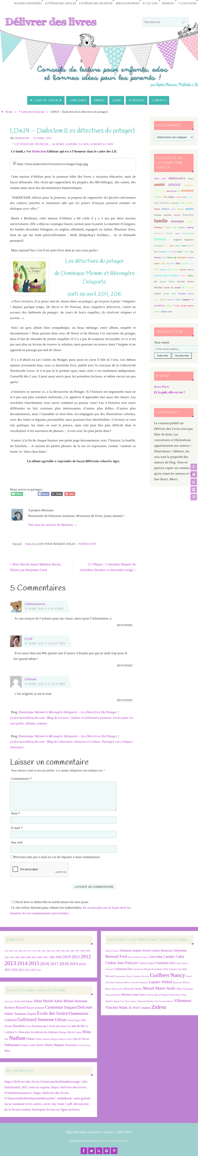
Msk (6, 1039)
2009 (58, 957)
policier (182, 269)
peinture (163, 269)
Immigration (159, 246)
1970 (25, 951)
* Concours (187, 3)
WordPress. (122, 1141)
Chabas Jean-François (121, 963)
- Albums (57, 144)
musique (182, 257)
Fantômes (158, 227)
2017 (54, 964)
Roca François (161, 994)
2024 (27, 970)
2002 (17, 957)
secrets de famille (172, 287)
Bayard (21, 1007)
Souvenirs (182, 293)
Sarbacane (11, 1045)
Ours (192, 263)
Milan (86, 1032)
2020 (82, 964)
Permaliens (87, 543)
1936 (11, 951)
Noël (178, 263)
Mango (63, 1032)
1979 (34, 951)
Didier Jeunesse (15, 1014)
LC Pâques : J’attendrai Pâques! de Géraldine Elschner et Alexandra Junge (108, 567)
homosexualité (188, 233)
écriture (157, 209)
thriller (163, 300)
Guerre (182, 227)
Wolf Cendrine (142, 1007)
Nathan (17, 1038)
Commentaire (21, 778)
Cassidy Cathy (173, 956)
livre (156, 252)
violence (169, 306)
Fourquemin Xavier (123, 976)
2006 (39, 957)
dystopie (175, 203)
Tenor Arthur (131, 1001)
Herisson (22, 138)
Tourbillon (71, 1045)
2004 (28, 957)
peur (169, 269)
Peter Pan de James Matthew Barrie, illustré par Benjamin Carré (35, 567)
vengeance (186, 300)
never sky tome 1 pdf (57, 1104)
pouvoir (191, 269)
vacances (170, 300)
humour (160, 239)
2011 (76, 956)
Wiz (7, 1051)
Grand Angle (73, 1020)
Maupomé (177, 982)
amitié (159, 184)
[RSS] (193, 482)
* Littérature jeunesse (31, 111)
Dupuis (31, 1013)
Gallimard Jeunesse (35, 1019)
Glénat (60, 1019)
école (182, 203)
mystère (191, 257)
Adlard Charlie (112, 951)
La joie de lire (76, 1026)
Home (9, 111)
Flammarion (78, 1013)
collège (171, 197)
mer (192, 252)
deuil (156, 203)
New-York (170, 263)
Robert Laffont (66, 1039)
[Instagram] (193, 489)
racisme (182, 275)
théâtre (156, 300)
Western (157, 312)
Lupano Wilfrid (160, 982)
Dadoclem (39, 151)
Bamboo (9, 1007)
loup (169, 251)
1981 (39, 951)
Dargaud (70, 1007)
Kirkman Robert (122, 982)
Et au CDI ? (151, 3)
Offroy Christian (184, 988)
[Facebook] (193, 467)
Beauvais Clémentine (174, 950)
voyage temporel (187, 306)
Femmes (168, 227)
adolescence (176, 178)
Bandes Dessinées (28, 3)
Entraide (177, 215)
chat (165, 197)
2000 (6, 957)
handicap (190, 227)
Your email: (162, 342)
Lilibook (30, 679)
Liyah (28, 638)
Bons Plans (161, 387)
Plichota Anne (129, 994)
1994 (63, 951)
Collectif (109, 969)
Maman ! (168, 3)
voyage (176, 305)
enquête (189, 208)
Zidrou (158, 1007)
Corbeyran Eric (123, 969)
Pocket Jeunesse (42, 1039)
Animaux (159, 190)
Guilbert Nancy (167, 975)
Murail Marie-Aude (159, 988)
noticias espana (39, 1087)
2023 (21, 969)
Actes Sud (8, 1001)
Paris (156, 269)
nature (157, 263)
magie (179, 251)
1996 (72, 951)
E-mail (17, 828)
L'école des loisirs (57, 1026)
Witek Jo (125, 1007)
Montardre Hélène (132, 988)
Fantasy (190, 221)
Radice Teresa (146, 994)
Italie (172, 246)
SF (183, 287)
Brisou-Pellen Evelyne (138, 957)
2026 (39, 970)
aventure (187, 190)
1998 (82, 951)
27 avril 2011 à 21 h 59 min (45, 683)
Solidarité (190, 287)
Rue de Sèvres (81, 1038)
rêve (155, 281)
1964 (20, 951)
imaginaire (177, 240)
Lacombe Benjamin (139, 982)
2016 (44, 963)
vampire (178, 300)
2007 (46, 957)
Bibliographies (128, 3)
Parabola (106, 1141)
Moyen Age (172, 257)
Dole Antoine (170, 969)
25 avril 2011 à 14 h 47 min (45, 643)
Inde (166, 246)
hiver (177, 233)
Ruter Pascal (175, 995)
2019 (73, 963)
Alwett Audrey (151, 950)
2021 (7, 970)
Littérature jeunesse (96, 3)
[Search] (183, 22)
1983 (43, 951)
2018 (64, 963)
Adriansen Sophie (130, 950)
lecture (184, 246)
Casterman (54, 1007)
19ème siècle (160, 178)
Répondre (125, 625)
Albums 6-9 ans (101, 144)
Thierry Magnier (54, 1045)
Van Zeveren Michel (164, 1001)
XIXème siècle (166, 312)
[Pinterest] (193, 497)
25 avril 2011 (42, 138)
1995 (67, 951)
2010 (66, 956)
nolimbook (64, 1098)
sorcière (166, 293)
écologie (190, 203)
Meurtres (157, 257)
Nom (15, 813)
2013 (10, 963)
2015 (33, 963)
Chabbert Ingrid (146, 963)
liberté (191, 246)
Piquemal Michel (112, 995)
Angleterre (189, 185)
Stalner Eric (119, 1001)
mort (164, 257)
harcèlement (158, 233)
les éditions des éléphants (44, 1032)
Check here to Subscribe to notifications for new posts (51, 902)
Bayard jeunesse (35, 1007)
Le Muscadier (22, 1032)
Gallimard (10, 1020)
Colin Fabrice (182, 963)
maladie (186, 251)
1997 (77, 951)
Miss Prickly (117, 989)
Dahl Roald (138, 969)
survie (191, 293)
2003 (23, 957)
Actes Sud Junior (23, 1001)
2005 (34, 957)
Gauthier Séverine (141, 976)
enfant (173, 209)
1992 (53, 951)
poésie (175, 269)
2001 (12, 957)
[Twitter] (193, 474)
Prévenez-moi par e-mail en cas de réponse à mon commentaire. (57, 857)
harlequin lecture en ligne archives (56, 1109)
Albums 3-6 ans (77, 144)
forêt (175, 227)
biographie (158, 197)
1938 (16, 951)
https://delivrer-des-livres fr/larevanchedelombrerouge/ (42, 1081)
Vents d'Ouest (84, 1045)
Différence (165, 203)
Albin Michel (43, 1001)
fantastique (177, 221)
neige (163, 263)
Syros (39, 1045)
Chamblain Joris (165, 963)
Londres (162, 252)
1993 (57, 951)
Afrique (191, 178)
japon (177, 245)
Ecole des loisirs (52, 1013)
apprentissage (171, 191)
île (170, 240)
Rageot (55, 1038)
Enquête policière (163, 215)
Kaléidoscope (39, 1026)
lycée (174, 252)
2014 (22, 963)
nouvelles (185, 263)
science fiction (167, 281)
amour (174, 184)
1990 (48, 951)
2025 (33, 970)
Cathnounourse (35, 604)
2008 (52, 957)
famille (161, 220)
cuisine (190, 197)
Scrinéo (24, 1045)
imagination (189, 240)
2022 (14, 970)
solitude (157, 293)
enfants (180, 209)
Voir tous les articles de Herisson (52, 525)
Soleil (32, 1045)
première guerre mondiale (166, 275)
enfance (165, 208)
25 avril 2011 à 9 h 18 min (44, 608)
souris (173, 293)
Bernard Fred (116, 956)
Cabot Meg (155, 956)
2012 (86, 956)
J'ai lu (28, 1026)
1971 (30, 951)
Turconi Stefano (145, 1001)
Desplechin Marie (153, 969)
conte (178, 196)
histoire (169, 233)
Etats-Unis (188, 215)
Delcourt (84, 1007)
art (179, 191)
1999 (88, 951)
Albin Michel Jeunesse (70, 1001)
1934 (6, 951)
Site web (17, 842)
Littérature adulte (60, 3)
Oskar (30, 1039)
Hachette (19, 1026)
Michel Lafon (74, 1032)
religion (191, 275)
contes (184, 197)
